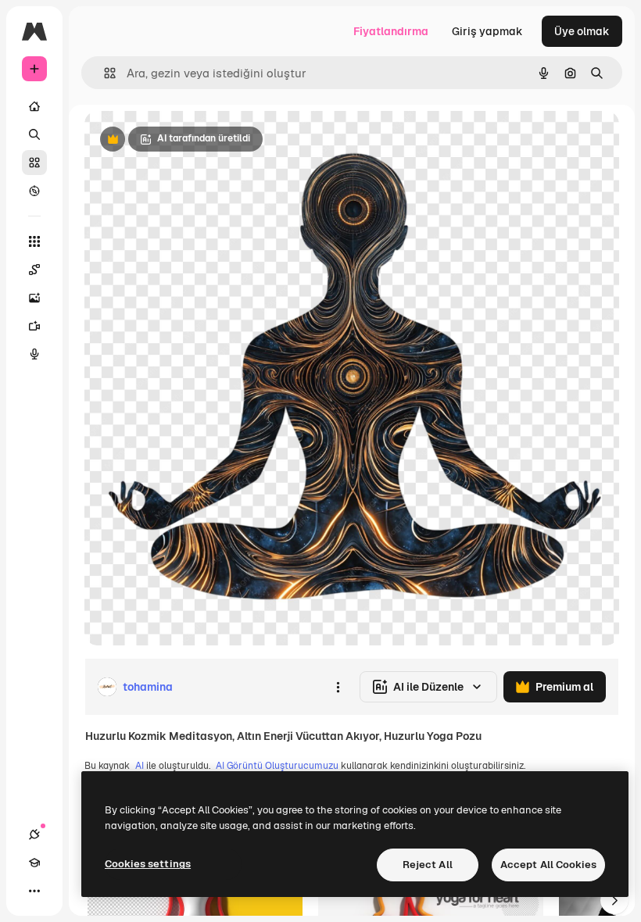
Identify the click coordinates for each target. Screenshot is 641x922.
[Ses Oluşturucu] (34, 353)
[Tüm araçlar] (34, 241)
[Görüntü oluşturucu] (34, 297)
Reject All (428, 864)
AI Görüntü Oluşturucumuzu (277, 765)
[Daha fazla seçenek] (337, 686)
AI (139, 765)
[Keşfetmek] (34, 190)
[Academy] (34, 862)
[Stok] (34, 162)
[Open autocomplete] (103, 73)
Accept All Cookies (548, 864)
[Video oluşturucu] (34, 325)
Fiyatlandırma (390, 31)
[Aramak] (34, 134)
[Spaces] (34, 269)
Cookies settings (148, 863)
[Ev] (34, 106)
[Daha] (34, 890)
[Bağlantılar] (34, 834)
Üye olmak (582, 31)
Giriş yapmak (487, 31)
